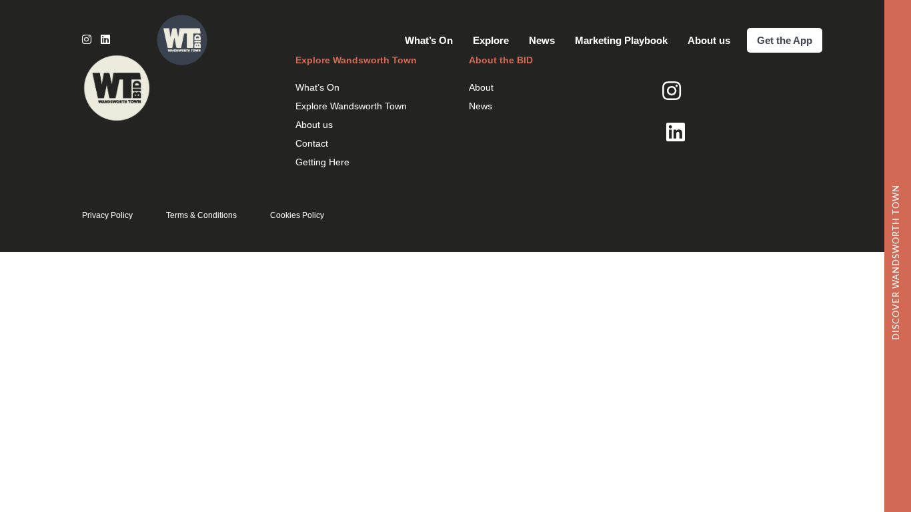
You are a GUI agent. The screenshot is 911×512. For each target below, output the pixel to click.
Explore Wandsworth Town (351, 106)
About (481, 87)
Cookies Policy (297, 215)
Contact (311, 143)
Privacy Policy (107, 215)
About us (709, 40)
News (542, 40)
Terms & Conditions (201, 215)
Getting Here (322, 162)
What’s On (429, 40)
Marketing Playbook (621, 40)
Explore (491, 40)
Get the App (784, 40)
